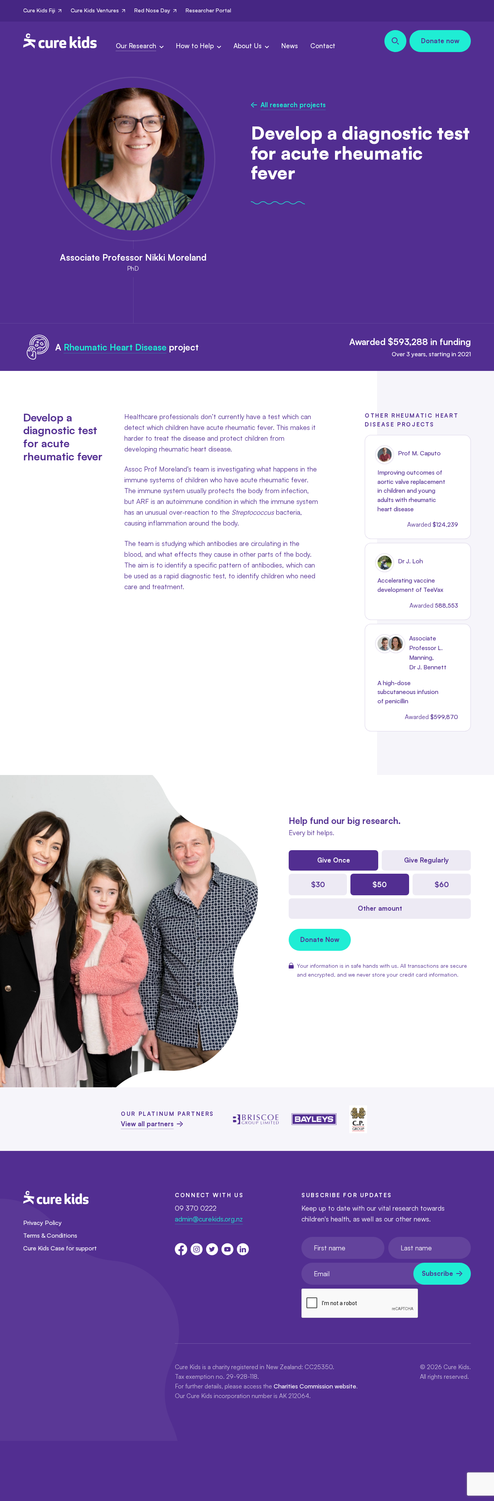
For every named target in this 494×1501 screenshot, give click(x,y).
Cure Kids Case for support (60, 1248)
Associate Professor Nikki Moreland (133, 257)
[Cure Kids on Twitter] (212, 1249)
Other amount (380, 908)
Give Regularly (426, 860)
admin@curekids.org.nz (209, 1219)
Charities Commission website (315, 1386)
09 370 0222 (196, 1208)
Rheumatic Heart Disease (115, 347)
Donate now (440, 41)
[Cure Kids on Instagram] (196, 1249)
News (289, 46)
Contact (322, 46)
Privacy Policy (42, 1222)
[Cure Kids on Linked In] (243, 1249)
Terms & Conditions (50, 1235)
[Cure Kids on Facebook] (181, 1249)
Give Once (333, 860)
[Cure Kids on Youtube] (227, 1249)
